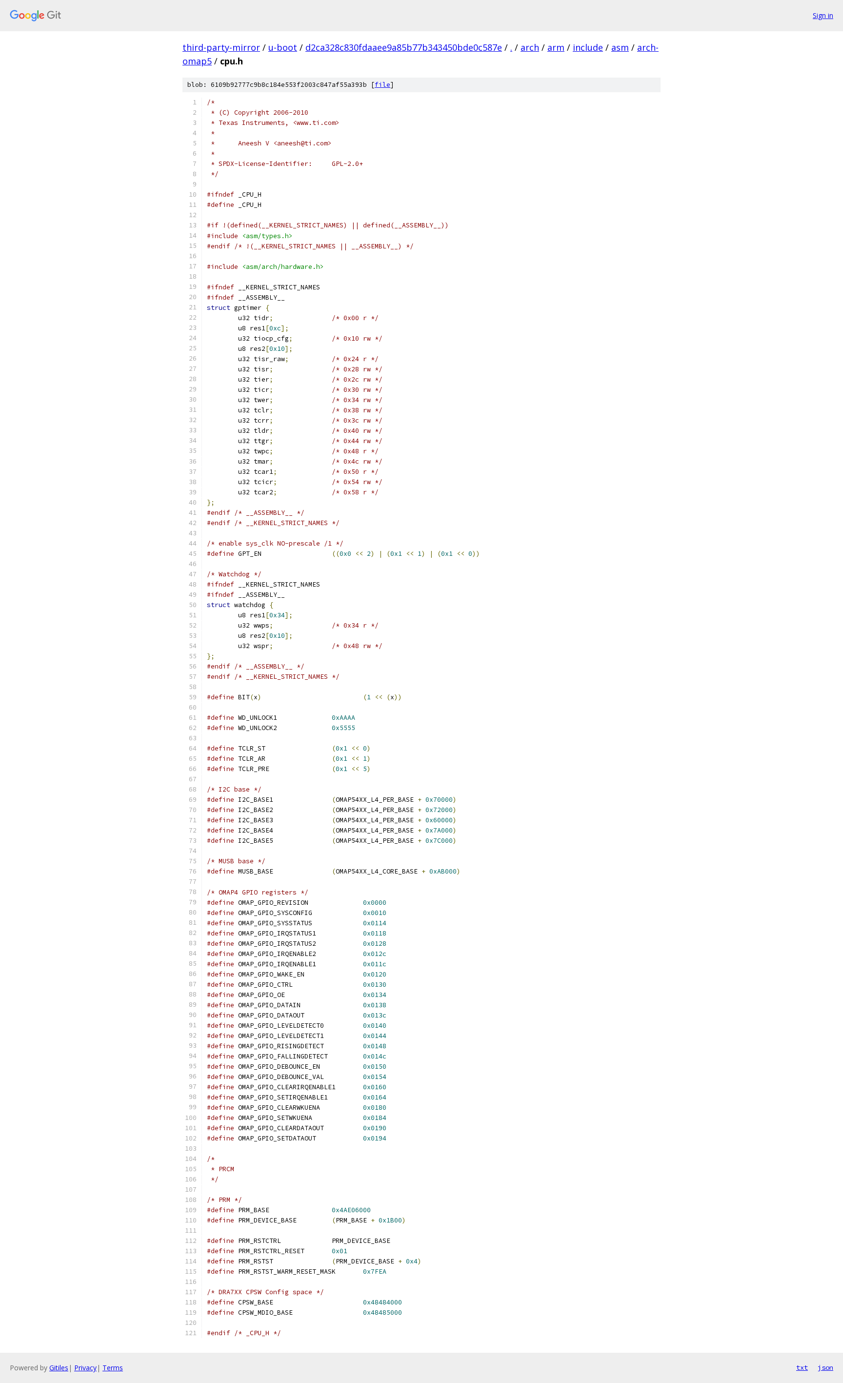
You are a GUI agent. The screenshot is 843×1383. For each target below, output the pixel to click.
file (382, 85)
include (588, 47)
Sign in (823, 15)
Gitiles (58, 1367)
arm (555, 47)
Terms (112, 1367)
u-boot (282, 47)
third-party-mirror (221, 47)
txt (802, 1367)
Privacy (85, 1367)
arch (530, 47)
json (825, 1367)
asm (620, 47)
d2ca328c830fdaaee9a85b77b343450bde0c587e (403, 47)
